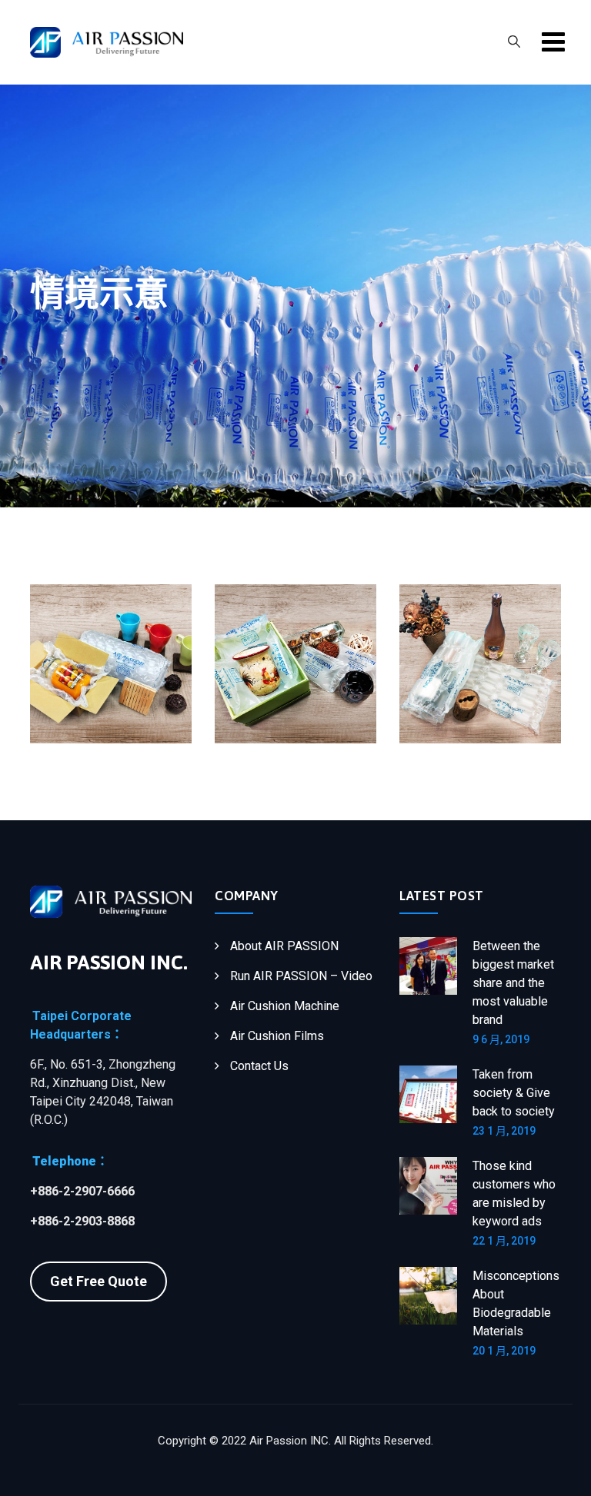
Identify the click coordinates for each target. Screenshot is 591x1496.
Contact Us (259, 1066)
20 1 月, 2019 (504, 1351)
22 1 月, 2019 (504, 1241)
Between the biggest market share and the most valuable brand (513, 983)
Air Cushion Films (277, 1036)
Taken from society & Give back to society (513, 1093)
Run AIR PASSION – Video (301, 976)
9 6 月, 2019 (500, 1039)
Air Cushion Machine (284, 1006)
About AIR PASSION (284, 946)
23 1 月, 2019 (504, 1131)
